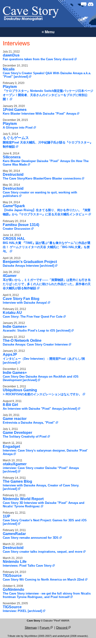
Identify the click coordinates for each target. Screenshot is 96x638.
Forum (45, 627)
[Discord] (90, 4)
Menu (48, 32)
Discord (62, 627)
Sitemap (31, 627)
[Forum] (83, 4)
